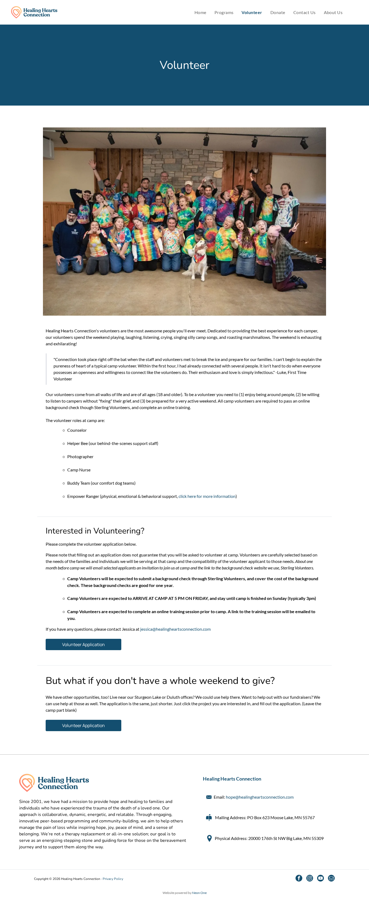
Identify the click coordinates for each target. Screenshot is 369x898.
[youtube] (320, 879)
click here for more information (207, 496)
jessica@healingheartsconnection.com (175, 629)
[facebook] (299, 879)
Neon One (199, 893)
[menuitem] (200, 12)
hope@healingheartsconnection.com (260, 796)
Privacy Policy (113, 879)
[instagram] (309, 879)
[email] (331, 879)
